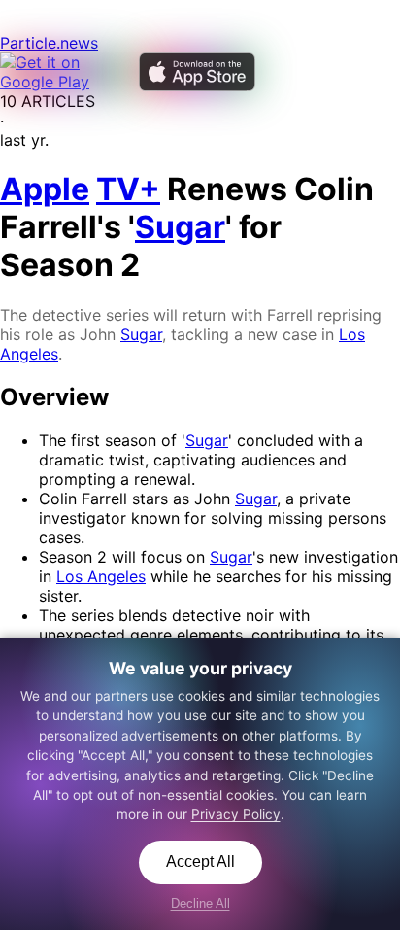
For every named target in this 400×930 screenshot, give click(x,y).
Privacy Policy (236, 814)
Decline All (200, 903)
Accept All (200, 861)
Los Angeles (101, 576)
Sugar (141, 334)
